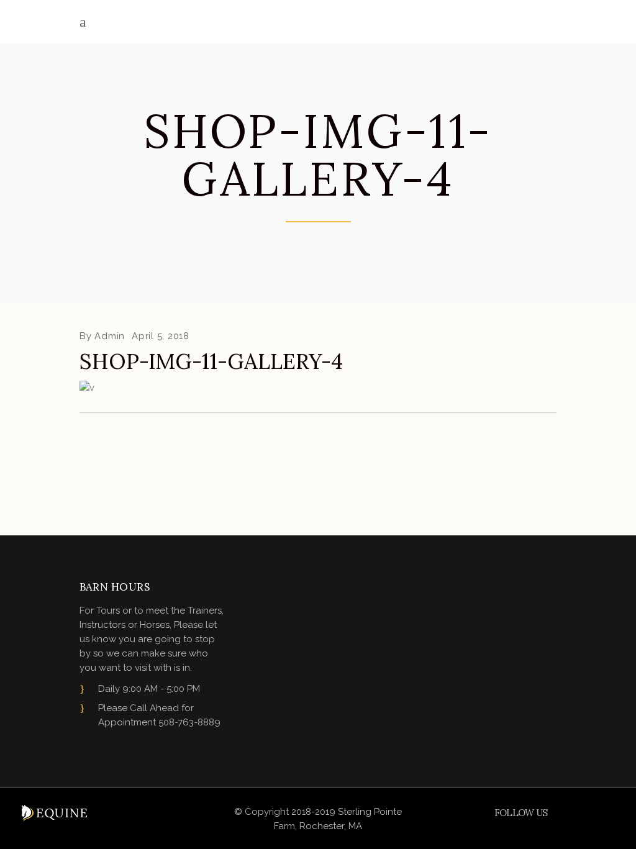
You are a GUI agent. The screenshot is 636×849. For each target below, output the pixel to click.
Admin (109, 336)
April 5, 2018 (160, 336)
